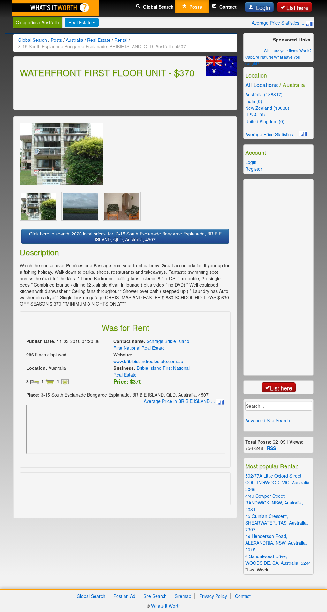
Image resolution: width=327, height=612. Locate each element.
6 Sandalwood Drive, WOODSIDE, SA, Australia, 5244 (278, 559)
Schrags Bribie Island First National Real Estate (151, 344)
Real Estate (80, 22)
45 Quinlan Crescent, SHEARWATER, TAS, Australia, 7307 (276, 523)
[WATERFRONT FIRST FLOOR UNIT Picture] (61, 154)
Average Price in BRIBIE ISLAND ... (180, 401)
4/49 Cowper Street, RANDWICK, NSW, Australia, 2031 (274, 502)
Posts (195, 7)
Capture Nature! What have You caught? (272, 60)
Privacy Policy (213, 596)
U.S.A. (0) (255, 114)
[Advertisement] (94, 92)
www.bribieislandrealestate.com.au (148, 361)
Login (262, 7)
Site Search (155, 596)
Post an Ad (124, 596)
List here (297, 7)
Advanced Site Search (267, 420)
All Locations (261, 85)
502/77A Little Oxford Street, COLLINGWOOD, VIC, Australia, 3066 (278, 482)
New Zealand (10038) (267, 108)
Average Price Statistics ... (279, 22)
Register (253, 169)
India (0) (253, 101)
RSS (271, 448)
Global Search (158, 7)
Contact (227, 7)
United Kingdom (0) (265, 121)
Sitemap (183, 596)
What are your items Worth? (288, 50)
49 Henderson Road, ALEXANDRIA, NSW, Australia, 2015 (276, 543)
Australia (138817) (264, 94)
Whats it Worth (166, 605)
